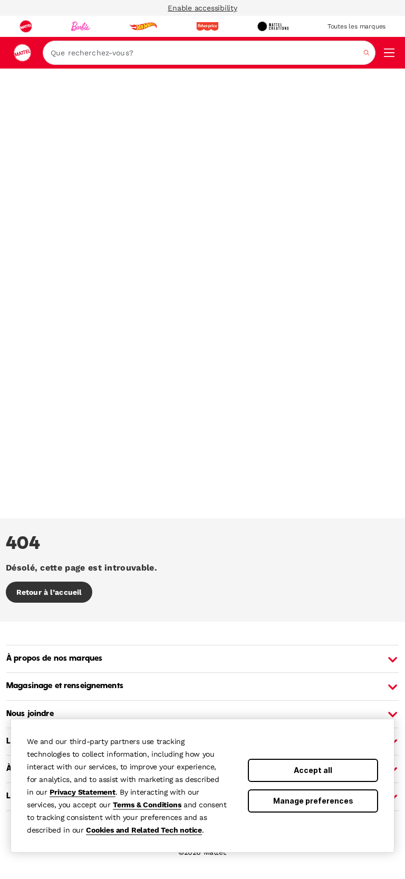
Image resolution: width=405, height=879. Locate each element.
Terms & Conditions (147, 804)
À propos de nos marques (54, 658)
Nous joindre (30, 714)
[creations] (273, 26)
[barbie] (80, 26)
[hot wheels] (142, 26)
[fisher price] (207, 26)
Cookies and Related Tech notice (144, 830)
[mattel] (25, 26)
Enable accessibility (202, 8)
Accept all (313, 770)
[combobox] (209, 53)
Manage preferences (313, 800)
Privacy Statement (82, 792)
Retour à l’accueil (49, 592)
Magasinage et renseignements (64, 686)
